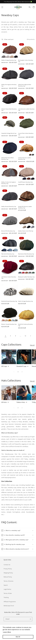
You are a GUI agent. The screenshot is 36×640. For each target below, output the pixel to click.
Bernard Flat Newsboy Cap (8, 231)
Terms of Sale (8, 593)
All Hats (4, 402)
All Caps (4, 366)
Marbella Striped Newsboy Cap (9, 301)
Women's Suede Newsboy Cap (9, 324)
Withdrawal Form (9, 605)
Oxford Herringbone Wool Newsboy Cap (24, 85)
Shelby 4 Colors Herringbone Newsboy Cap (8, 182)
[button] (2, 7)
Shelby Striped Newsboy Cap (8, 206)
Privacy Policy (8, 569)
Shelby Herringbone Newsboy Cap (9, 85)
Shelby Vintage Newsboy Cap (8, 60)
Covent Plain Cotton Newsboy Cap (25, 134)
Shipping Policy (8, 573)
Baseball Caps (21, 366)
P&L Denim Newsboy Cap (7, 254)
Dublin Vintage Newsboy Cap (25, 301)
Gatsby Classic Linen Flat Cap (25, 231)
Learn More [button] (7, 632)
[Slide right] (22, 372)
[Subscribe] (30, 619)
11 (25, 336)
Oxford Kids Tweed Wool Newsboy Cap (7, 158)
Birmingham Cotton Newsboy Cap (25, 60)
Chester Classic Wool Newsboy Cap (9, 109)
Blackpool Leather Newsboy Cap (26, 277)
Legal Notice (7, 589)
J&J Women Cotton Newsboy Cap (8, 277)
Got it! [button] (18, 636)
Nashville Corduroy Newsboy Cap (25, 324)
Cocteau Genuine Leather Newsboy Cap (24, 158)
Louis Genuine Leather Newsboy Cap (26, 109)
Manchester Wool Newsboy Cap (26, 254)
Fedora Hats (21, 402)
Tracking (6, 597)
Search (6, 585)
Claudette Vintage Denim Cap (8, 133)
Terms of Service (8, 581)
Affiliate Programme (10, 601)
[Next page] (30, 336)
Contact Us (7, 564)
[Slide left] (14, 372)
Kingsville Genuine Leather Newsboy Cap (25, 207)
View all (32, 345)
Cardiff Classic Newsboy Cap (25, 182)
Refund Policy (8, 577)
